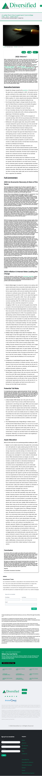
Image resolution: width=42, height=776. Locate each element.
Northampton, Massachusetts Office (20, 674)
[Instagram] (14, 696)
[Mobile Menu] (41, 6)
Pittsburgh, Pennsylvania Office (6, 674)
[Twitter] (5, 696)
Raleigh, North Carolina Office (7, 679)
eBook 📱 (35, 52)
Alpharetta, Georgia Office (33, 669)
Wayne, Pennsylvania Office (33, 674)
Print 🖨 (23, 52)
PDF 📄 (29, 52)
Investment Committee (28, 276)
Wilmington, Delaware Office (20, 669)
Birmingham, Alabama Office (7, 669)
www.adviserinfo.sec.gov (22, 714)
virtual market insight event (28, 67)
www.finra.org (3, 719)
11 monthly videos (21, 66)
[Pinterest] (17, 696)
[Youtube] (10, 696)
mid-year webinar (10, 67)
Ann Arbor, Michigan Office (33, 679)
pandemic (25, 90)
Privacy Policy (12, 719)
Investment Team (8, 579)
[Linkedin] (12, 696)
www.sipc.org (8, 719)
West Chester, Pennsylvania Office (20, 679)
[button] (7, 669)
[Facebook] (8, 696)
